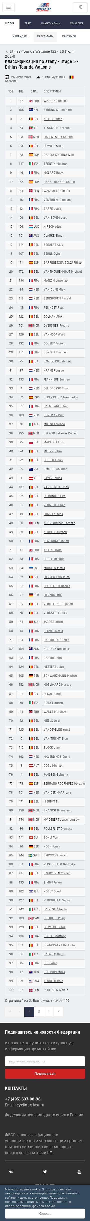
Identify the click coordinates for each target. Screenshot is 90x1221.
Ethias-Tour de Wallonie (30, 52)
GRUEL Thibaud (54, 559)
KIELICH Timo (53, 119)
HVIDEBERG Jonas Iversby (61, 819)
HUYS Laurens (53, 514)
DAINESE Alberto (55, 909)
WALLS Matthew (55, 712)
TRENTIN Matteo (55, 164)
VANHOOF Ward (54, 334)
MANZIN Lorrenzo (56, 280)
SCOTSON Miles (54, 972)
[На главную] (43, 7)
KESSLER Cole (53, 981)
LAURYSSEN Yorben (57, 873)
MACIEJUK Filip (54, 442)
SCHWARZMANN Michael (61, 675)
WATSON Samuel (55, 101)
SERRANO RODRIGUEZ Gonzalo (64, 783)
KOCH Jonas (52, 846)
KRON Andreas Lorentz (59, 523)
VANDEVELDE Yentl (57, 729)
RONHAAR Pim (54, 415)
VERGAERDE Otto (55, 613)
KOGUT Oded (52, 891)
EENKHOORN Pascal (57, 298)
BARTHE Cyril (53, 658)
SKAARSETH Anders (57, 810)
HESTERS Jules (54, 667)
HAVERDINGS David (57, 757)
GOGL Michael (53, 765)
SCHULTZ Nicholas (56, 649)
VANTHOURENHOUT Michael (63, 271)
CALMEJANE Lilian (56, 406)
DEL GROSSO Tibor (56, 388)
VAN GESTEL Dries (56, 487)
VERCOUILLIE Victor (57, 900)
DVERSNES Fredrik (56, 325)
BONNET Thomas (55, 352)
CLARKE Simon (54, 235)
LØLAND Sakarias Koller (60, 433)
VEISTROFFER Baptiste (59, 864)
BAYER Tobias (53, 478)
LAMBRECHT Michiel (58, 361)
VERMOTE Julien (54, 505)
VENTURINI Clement (57, 200)
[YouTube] (79, 1172)
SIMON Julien (53, 882)
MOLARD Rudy (53, 172)
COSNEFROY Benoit (57, 586)
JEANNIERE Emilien (57, 379)
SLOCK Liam (52, 747)
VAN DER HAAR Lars (58, 792)
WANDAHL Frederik (57, 191)
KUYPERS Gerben (55, 532)
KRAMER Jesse (54, 370)
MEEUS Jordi (52, 720)
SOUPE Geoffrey (55, 936)
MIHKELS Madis (54, 568)
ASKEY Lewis (53, 550)
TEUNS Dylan (53, 254)
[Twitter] (45, 1172)
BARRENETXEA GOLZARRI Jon (63, 262)
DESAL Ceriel (53, 694)
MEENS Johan (53, 451)
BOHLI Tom (51, 837)
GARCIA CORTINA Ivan (59, 155)
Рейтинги (69, 36)
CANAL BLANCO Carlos (59, 182)
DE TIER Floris (53, 460)
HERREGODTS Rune (57, 577)
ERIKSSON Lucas (55, 855)
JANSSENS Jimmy (56, 774)
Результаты (45, 36)
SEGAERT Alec (53, 245)
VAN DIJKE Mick (54, 289)
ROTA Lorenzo (53, 703)
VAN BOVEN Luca (55, 217)
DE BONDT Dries (55, 496)
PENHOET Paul (54, 307)
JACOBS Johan (53, 622)
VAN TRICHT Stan (56, 738)
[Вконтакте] (11, 1172)
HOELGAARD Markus (57, 684)
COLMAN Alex (53, 316)
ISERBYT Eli (52, 801)
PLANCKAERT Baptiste (59, 945)
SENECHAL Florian (56, 541)
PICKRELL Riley (54, 918)
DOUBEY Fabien (54, 343)
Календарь (20, 36)
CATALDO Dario (54, 954)
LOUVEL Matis (53, 631)
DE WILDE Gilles (55, 927)
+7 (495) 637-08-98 (22, 1099)
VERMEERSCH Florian (58, 604)
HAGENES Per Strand (58, 137)
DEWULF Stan (53, 146)
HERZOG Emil (53, 595)
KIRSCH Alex (52, 226)
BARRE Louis (52, 209)
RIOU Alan (50, 963)
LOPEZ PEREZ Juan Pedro (61, 397)
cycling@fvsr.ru (30, 1105)
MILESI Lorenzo (54, 424)
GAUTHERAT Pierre (56, 640)
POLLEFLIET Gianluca (58, 828)
